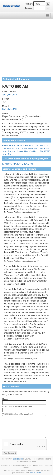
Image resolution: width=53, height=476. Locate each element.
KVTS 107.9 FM (19, 148)
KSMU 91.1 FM (36, 151)
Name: (5, 399)
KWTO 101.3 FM (25, 163)
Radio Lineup (17, 458)
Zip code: (29, 8)
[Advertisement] (26, 49)
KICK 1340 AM (36, 145)
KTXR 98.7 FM (21, 145)
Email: (17, 406)
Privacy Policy (35, 472)
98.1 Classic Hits (20, 151)
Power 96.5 (7, 145)
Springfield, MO (9, 94)
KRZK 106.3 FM (35, 148)
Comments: (17, 413)
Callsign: (29, 3)
